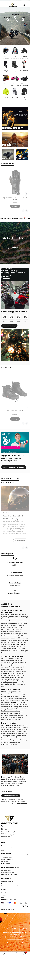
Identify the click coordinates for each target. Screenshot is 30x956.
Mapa (3, 884)
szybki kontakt (15, 586)
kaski (8, 673)
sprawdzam (15, 941)
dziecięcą (10, 709)
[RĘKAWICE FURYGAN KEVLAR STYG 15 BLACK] (15, 182)
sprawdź (15, 247)
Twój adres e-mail (6, 791)
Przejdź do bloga (6, 482)
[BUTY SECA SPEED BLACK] (15, 391)
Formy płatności (6, 870)
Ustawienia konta (6, 861)
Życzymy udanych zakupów (13, 467)
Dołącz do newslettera (10, 796)
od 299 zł (15, 565)
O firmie (3, 895)
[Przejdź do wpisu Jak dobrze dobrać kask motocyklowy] (15, 498)
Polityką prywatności (22, 803)
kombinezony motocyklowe (10, 711)
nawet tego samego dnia (15, 575)
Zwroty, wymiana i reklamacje (10, 848)
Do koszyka (15, 206)
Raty (2, 850)
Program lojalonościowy (8, 859)
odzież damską (23, 707)
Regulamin (20, 799)
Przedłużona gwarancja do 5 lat (10, 886)
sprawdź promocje (9, 326)
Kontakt (3, 893)
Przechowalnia (5, 863)
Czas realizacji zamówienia (9, 875)
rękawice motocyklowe (9, 682)
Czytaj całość (20, 540)
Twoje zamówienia (6, 857)
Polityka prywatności (7, 882)
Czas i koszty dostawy (7, 872)
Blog (2, 897)
